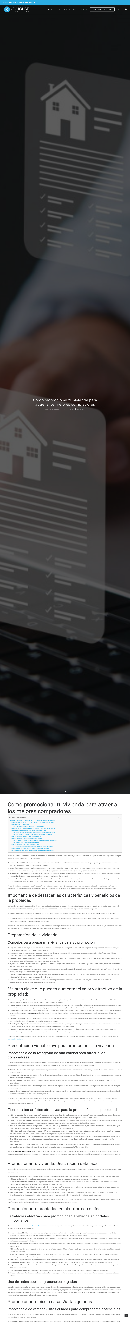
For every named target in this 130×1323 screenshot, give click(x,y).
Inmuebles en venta (63, 9)
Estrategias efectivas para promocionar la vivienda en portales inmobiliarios (36, 840)
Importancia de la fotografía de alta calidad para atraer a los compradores (35, 832)
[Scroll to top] (126, 1315)
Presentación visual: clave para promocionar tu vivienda (29, 830)
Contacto (83, 9)
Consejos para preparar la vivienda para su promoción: (30, 826)
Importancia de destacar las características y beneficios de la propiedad (34, 822)
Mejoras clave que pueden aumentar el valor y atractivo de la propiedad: (34, 828)
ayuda (98, 913)
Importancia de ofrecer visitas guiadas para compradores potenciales (34, 846)
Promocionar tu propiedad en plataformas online (27, 838)
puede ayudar (31, 1013)
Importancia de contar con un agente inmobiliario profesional (31, 848)
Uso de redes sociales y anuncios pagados (27, 842)
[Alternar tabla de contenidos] (118, 817)
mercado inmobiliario (15, 1039)
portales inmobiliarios (36, 1226)
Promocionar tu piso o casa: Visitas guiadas (25, 844)
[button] (119, 9)
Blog (74, 9)
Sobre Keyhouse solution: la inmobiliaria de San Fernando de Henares (33, 850)
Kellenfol (82, 409)
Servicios (50, 9)
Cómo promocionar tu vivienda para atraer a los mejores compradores (32, 820)
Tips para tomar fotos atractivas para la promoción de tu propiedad (34, 834)
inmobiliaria (69, 409)
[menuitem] (49, 9)
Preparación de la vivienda (21, 824)
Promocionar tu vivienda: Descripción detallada (27, 836)
